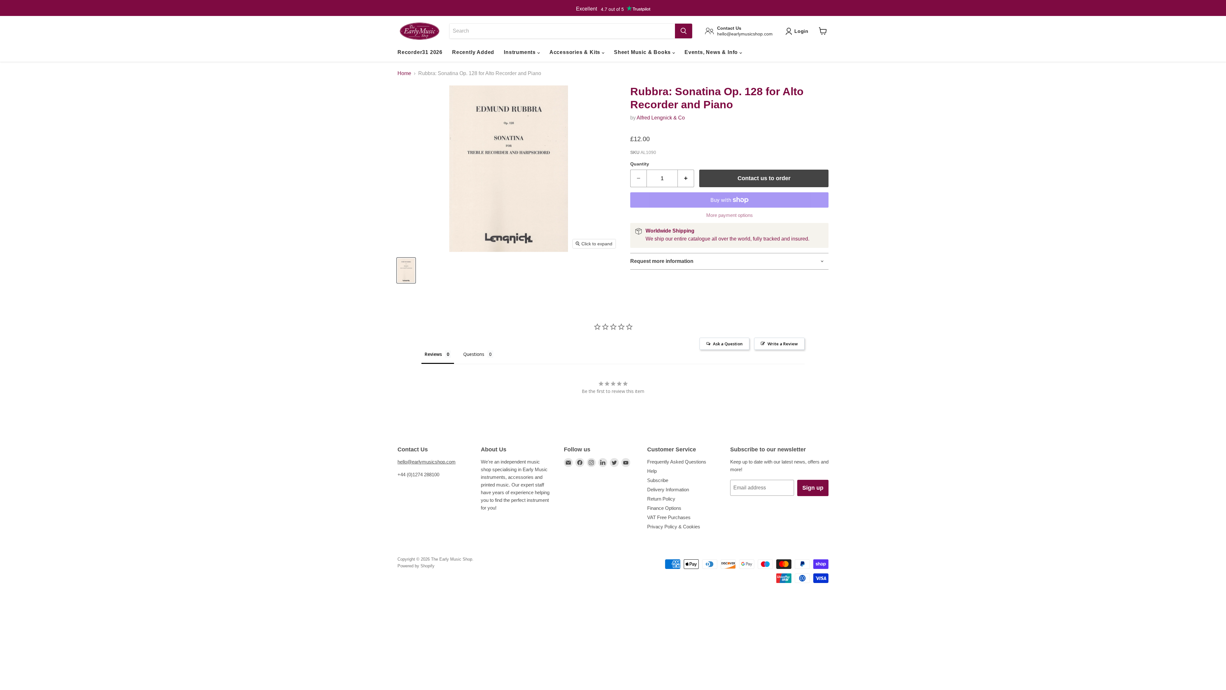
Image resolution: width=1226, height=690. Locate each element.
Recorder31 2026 (420, 52)
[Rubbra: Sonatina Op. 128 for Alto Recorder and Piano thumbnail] (406, 270)
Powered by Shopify (416, 566)
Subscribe (657, 480)
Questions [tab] (473, 354)
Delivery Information (668, 489)
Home (404, 73)
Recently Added (473, 52)
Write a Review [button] (783, 344)
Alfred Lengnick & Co (661, 117)
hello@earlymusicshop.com (426, 461)
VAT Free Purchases (669, 517)
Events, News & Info (712, 52)
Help (652, 471)
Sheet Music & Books (643, 52)
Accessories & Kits (575, 52)
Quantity (639, 163)
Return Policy (661, 499)
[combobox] (562, 31)
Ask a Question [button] (728, 344)
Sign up (812, 488)
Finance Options (664, 508)
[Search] (683, 31)
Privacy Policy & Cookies (673, 526)
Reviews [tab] (433, 354)
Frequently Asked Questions (676, 461)
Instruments (520, 52)
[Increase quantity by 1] (686, 178)
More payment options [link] (729, 215)
